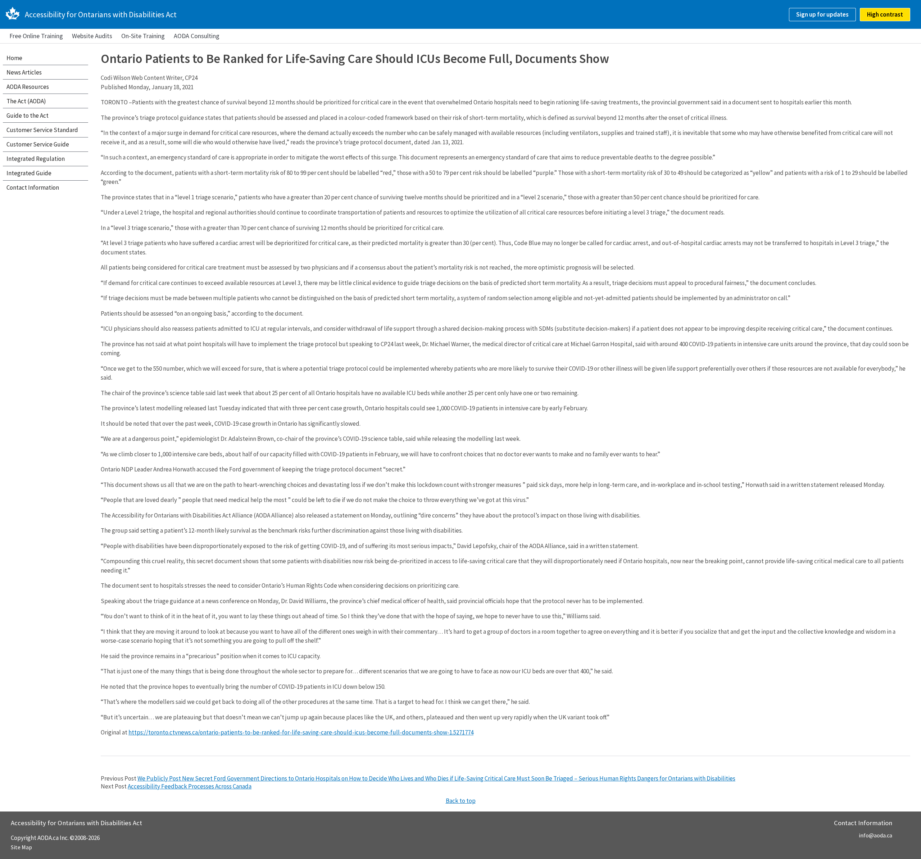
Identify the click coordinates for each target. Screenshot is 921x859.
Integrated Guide (28, 173)
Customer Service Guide (37, 144)
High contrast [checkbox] (885, 14)
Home (14, 58)
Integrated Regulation (35, 159)
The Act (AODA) (26, 101)
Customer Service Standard (42, 130)
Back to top (461, 801)
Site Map (21, 847)
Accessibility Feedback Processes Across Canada (189, 786)
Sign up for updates (822, 14)
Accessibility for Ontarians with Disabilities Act (101, 14)
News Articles (24, 72)
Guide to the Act (27, 115)
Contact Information (32, 187)
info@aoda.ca (875, 835)
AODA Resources (27, 87)
